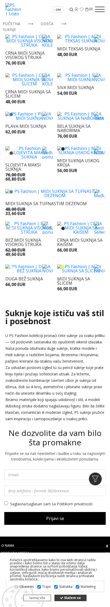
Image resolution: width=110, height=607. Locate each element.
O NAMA (7, 545)
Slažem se (72, 598)
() (90, 9)
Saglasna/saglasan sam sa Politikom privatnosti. (51, 503)
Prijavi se (55, 518)
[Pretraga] (71, 9)
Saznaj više (37, 598)
